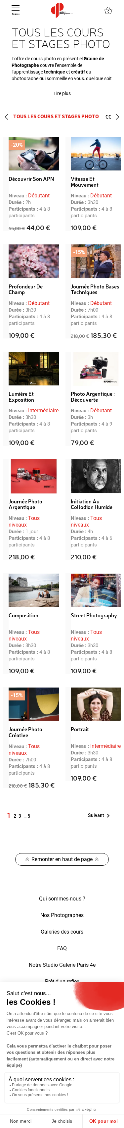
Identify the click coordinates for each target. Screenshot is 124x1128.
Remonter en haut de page (62, 859)
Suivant (100, 816)
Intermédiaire (43, 410)
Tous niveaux (24, 521)
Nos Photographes (62, 915)
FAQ (62, 948)
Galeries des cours (62, 932)
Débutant (39, 195)
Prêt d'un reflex (62, 981)
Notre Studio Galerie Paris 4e (62, 965)
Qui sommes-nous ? (62, 899)
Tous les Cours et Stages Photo (56, 117)
